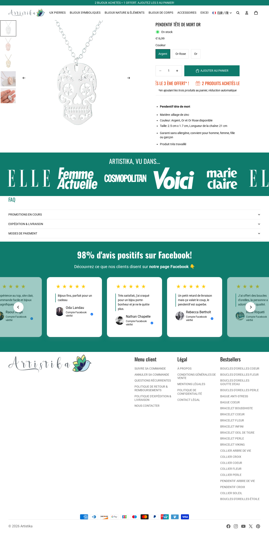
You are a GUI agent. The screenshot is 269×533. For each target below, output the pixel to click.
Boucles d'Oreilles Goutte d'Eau (234, 382)
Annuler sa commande (151, 374)
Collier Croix (230, 456)
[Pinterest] (258, 526)
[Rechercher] (238, 12)
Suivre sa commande (150, 368)
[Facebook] (228, 526)
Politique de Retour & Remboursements (151, 388)
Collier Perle (230, 474)
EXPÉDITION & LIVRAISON (25, 224)
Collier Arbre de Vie (235, 450)
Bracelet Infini (232, 426)
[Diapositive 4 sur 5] (8, 78)
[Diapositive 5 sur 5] (8, 95)
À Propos (184, 368)
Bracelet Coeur (232, 414)
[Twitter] (250, 526)
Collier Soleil (231, 493)
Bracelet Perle (232, 438)
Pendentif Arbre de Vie (237, 481)
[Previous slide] (18, 307)
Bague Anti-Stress (234, 396)
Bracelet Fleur (232, 420)
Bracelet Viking (232, 444)
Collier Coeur (231, 463)
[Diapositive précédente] (22, 78)
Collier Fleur (230, 468)
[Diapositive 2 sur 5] (8, 45)
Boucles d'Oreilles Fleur (239, 374)
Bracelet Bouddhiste (236, 408)
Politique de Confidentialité (189, 391)
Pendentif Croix (232, 487)
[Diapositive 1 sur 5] (8, 28)
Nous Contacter (147, 405)
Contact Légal (188, 399)
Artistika (26, 526)
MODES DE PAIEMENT (22, 233)
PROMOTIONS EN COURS (25, 214)
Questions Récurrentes (152, 380)
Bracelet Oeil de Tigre (237, 432)
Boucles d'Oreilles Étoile (240, 499)
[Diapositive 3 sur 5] (8, 62)
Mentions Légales (191, 384)
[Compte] (246, 12)
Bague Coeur (230, 402)
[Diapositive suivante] (129, 78)
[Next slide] (250, 307)
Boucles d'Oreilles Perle (239, 390)
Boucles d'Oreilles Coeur (239, 368)
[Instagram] (235, 526)
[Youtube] (243, 526)
